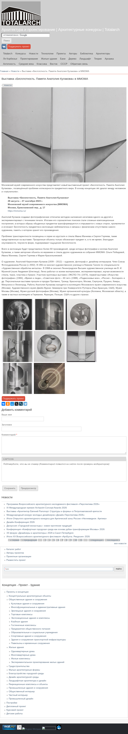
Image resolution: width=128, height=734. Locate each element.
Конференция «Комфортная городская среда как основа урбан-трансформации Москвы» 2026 (56, 529)
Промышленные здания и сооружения (28, 688)
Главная (4, 71)
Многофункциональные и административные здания (38, 607)
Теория (98, 58)
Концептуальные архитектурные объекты (30, 596)
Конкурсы (20, 53)
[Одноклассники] (8, 404)
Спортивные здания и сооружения (28, 636)
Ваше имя (7, 414)
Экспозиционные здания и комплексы (30, 618)
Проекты (61, 53)
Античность (9, 63)
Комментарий (9, 434)
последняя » (113, 540)
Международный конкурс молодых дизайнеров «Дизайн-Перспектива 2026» (46, 515)
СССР (64, 63)
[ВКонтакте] (3, 404)
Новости (33, 53)
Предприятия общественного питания (30, 628)
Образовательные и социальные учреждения (34, 632)
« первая (15, 540)
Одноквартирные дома (22, 651)
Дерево (72, 58)
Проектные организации (18, 556)
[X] (16, 404)
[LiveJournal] (21, 404)
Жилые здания (49, 58)
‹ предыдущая (29, 540)
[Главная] (21, 13)
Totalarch (7, 53)
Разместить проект (16, 560)
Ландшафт (85, 58)
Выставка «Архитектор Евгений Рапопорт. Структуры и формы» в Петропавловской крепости (54, 511)
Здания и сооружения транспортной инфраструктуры (38, 639)
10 (76, 540)
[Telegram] (25, 404)
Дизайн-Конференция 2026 (21, 522)
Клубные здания (19, 621)
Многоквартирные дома (23, 655)
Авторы (73, 53)
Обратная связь (79, 63)
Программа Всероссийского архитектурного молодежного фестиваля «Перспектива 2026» (53, 504)
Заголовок (7, 424)
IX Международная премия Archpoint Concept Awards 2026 (37, 507)
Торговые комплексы (21, 614)
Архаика (109, 58)
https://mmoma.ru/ (17, 211)
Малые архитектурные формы (24, 670)
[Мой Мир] (12, 404)
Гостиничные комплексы (23, 625)
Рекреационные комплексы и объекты (28, 684)
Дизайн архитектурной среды (24, 677)
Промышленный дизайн (21, 698)
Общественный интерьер (22, 691)
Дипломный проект (16, 706)
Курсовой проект (14, 710)
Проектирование (29, 58)
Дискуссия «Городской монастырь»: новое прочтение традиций (39, 525)
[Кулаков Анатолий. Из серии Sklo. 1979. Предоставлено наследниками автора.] (49, 329)
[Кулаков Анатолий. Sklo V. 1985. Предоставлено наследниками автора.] (81, 329)
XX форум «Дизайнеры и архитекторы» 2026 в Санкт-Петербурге (40, 533)
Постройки (11, 702)
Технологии (47, 53)
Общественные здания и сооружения (28, 599)
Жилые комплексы (20, 658)
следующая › (97, 540)
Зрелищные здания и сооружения (28, 610)
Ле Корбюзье (10, 58)
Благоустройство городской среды (26, 673)
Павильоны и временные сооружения (30, 643)
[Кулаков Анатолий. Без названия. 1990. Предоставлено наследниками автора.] (17, 361)
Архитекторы (103, 53)
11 (81, 540)
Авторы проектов (15, 553)
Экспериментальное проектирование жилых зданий (37, 662)
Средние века (26, 63)
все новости (120, 543)
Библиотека (86, 53)
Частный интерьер (18, 695)
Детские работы (14, 713)
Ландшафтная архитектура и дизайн (27, 680)
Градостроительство (19, 666)
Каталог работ (13, 549)
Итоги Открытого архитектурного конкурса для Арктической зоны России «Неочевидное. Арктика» (57, 518)
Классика (42, 63)
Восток (53, 63)
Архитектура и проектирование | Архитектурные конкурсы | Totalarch (61, 29)
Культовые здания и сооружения (27, 603)
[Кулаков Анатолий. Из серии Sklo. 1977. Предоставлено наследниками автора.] (49, 361)
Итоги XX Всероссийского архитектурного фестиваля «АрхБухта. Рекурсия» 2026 (48, 536)
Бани (62, 58)
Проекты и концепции (17, 592)
